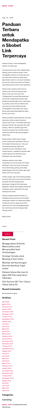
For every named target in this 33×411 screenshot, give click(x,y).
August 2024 (6, 321)
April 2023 (5, 361)
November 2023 (7, 344)
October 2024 (7, 316)
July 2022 (5, 383)
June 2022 (5, 385)
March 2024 (6, 334)
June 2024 (5, 326)
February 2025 (7, 307)
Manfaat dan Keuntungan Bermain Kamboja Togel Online (14, 265)
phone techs (7, 6)
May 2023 (5, 358)
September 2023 (8, 349)
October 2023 (7, 346)
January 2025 (6, 309)
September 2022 (8, 378)
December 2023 (7, 341)
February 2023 (7, 366)
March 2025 (6, 304)
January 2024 (6, 339)
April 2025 (5, 302)
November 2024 (7, 314)
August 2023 (6, 351)
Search (4, 226)
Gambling (7, 400)
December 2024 (7, 312)
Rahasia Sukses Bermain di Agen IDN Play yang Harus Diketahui (15, 275)
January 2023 (6, 368)
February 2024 (7, 336)
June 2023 (5, 356)
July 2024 (5, 324)
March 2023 (6, 363)
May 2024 (5, 329)
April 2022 (5, 390)
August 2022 (6, 381)
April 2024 (5, 331)
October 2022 (7, 376)
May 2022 (5, 388)
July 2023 (5, 353)
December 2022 (7, 371)
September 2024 (8, 319)
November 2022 (7, 373)
